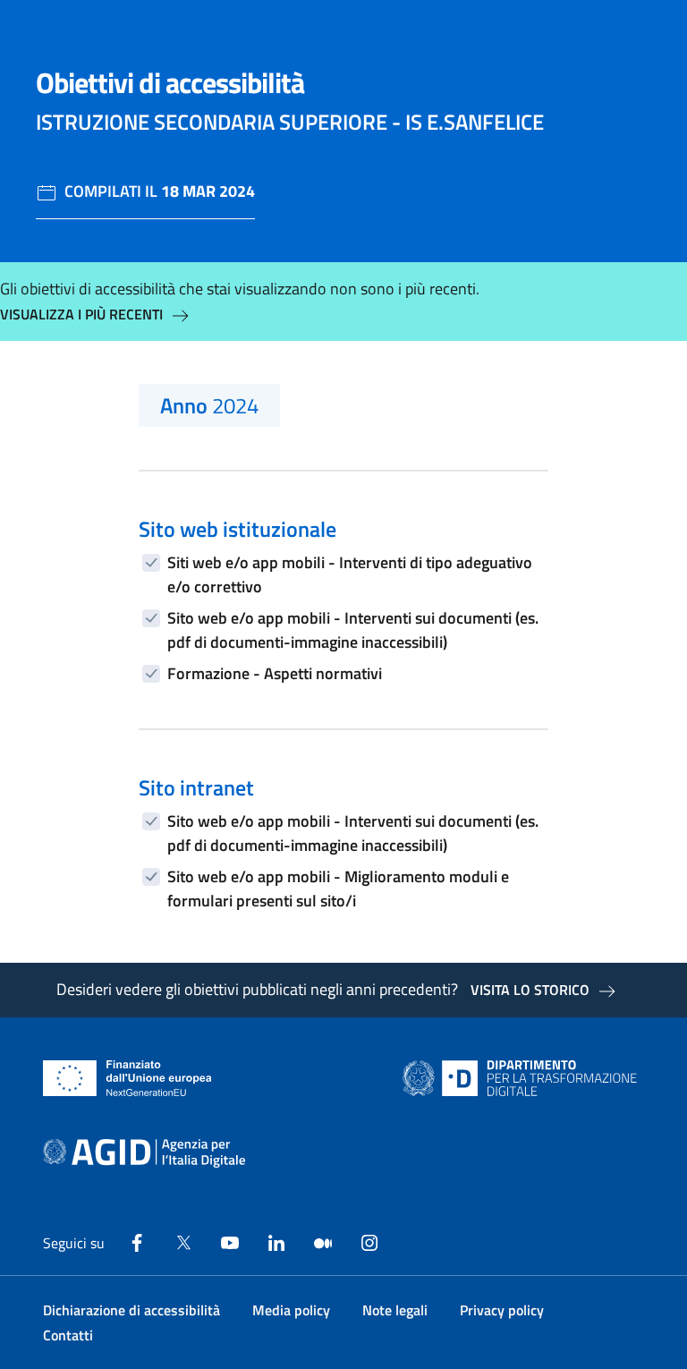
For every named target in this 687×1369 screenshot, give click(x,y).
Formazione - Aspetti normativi (274, 673)
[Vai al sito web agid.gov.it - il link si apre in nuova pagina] (144, 1153)
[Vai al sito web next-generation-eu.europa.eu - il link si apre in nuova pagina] (127, 1078)
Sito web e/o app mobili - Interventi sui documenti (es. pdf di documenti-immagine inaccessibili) (353, 630)
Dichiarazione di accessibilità (131, 1310)
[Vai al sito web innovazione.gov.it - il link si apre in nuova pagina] (523, 1078)
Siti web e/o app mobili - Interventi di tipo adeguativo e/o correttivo (349, 574)
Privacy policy (502, 1310)
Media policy (291, 1310)
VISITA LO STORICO (530, 989)
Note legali (395, 1310)
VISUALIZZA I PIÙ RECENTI (81, 314)
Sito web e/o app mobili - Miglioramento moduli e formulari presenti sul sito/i (338, 888)
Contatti (68, 1335)
